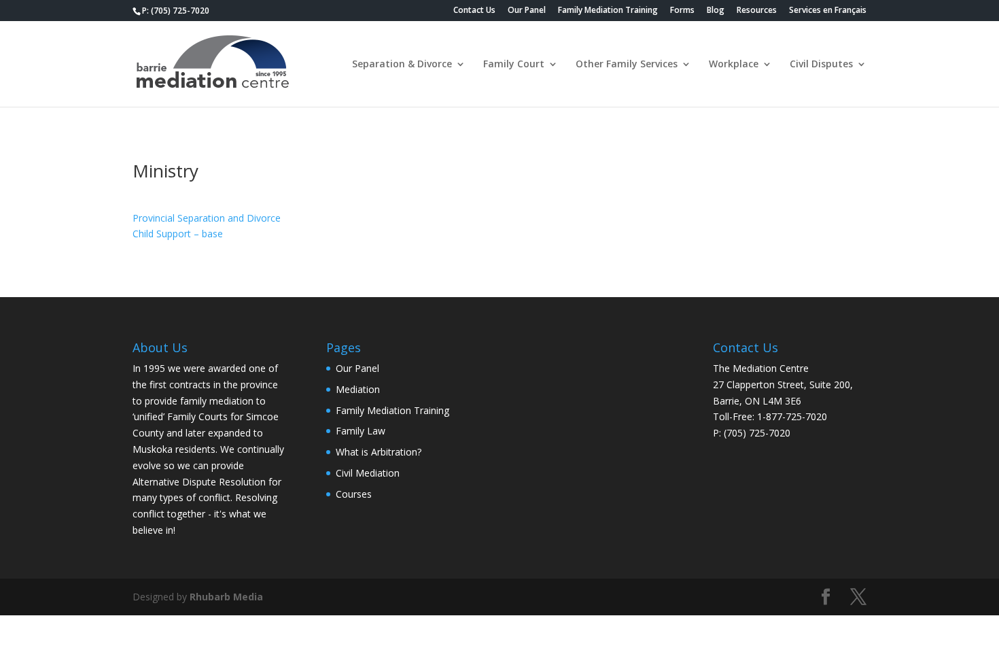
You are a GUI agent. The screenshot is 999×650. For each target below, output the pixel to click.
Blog (715, 11)
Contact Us (474, 11)
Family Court (513, 64)
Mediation (358, 389)
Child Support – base (178, 233)
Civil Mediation (368, 472)
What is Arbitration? (378, 451)
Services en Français (827, 11)
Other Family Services (627, 64)
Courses (354, 494)
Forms (682, 11)
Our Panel (527, 11)
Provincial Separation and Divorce (207, 217)
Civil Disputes (821, 64)
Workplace (733, 64)
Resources (757, 11)
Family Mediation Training (608, 11)
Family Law (360, 430)
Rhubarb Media (226, 596)
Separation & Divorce (402, 64)
